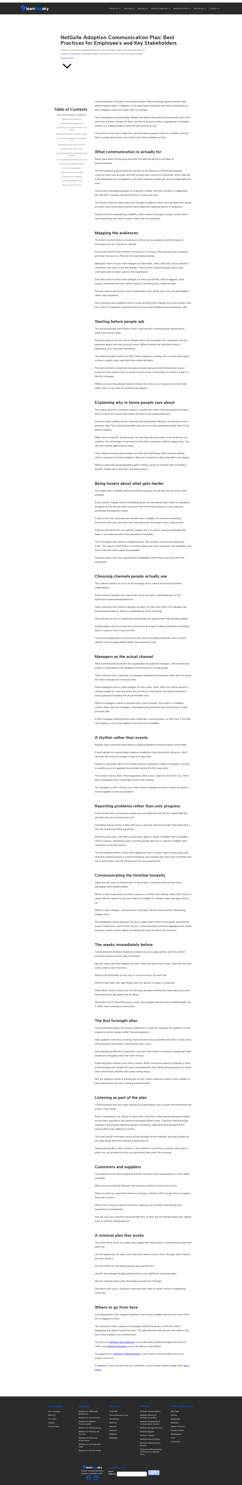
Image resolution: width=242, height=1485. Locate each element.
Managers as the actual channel (72, 145)
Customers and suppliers (71, 177)
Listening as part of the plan (71, 172)
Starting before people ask (72, 123)
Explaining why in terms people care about (72, 128)
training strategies (117, 1346)
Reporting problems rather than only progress (72, 154)
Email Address (112, 1472)
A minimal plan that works (71, 181)
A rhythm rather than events (71, 149)
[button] (115, 8)
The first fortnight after (71, 168)
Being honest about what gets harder (71, 134)
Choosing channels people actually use (71, 139)
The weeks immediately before (71, 164)
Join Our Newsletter (117, 1468)
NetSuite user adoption (121, 1342)
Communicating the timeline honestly (71, 160)
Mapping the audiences (71, 119)
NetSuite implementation (126, 1353)
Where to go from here (71, 185)
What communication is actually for (71, 115)
